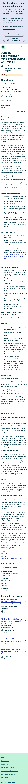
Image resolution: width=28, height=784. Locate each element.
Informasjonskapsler (8, 767)
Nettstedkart (5, 777)
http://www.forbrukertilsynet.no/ (11, 558)
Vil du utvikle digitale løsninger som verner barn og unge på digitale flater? (11, 602)
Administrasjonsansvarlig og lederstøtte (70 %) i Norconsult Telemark (10, 652)
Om (8, 774)
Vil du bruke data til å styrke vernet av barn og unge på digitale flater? (11, 621)
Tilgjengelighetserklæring (9, 771)
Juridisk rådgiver (7, 638)
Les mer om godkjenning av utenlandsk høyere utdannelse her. (15, 257)
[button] (10, 568)
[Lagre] (25, 601)
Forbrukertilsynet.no (7, 548)
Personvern (5, 764)
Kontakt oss (5, 761)
